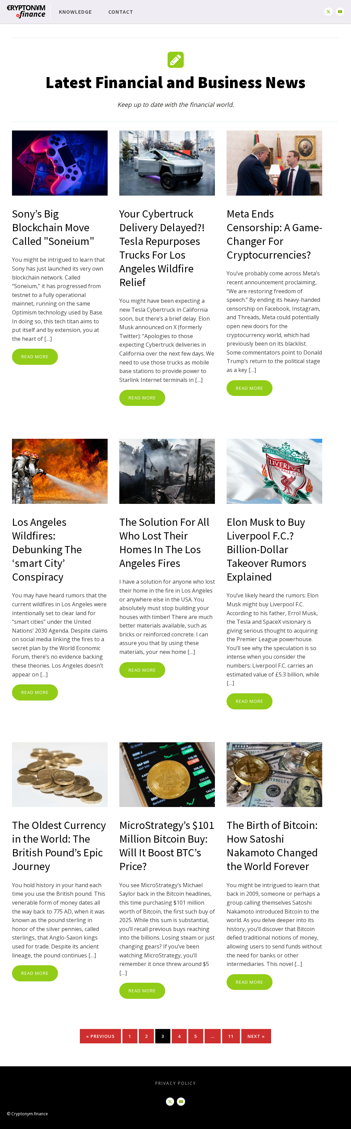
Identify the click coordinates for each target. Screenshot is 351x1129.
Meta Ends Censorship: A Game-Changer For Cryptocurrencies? (274, 234)
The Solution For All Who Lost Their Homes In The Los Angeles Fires (164, 542)
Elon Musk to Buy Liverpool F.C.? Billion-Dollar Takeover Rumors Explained (266, 549)
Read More (35, 356)
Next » (256, 1036)
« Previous (100, 1036)
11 (231, 1036)
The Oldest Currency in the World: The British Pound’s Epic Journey (59, 845)
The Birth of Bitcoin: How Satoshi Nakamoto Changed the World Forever (272, 845)
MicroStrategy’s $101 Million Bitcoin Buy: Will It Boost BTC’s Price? (166, 845)
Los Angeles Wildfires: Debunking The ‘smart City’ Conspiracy (47, 549)
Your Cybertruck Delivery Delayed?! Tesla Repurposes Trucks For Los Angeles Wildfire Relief (162, 248)
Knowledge (75, 11)
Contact (120, 11)
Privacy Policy (175, 1083)
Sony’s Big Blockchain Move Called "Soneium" (53, 227)
